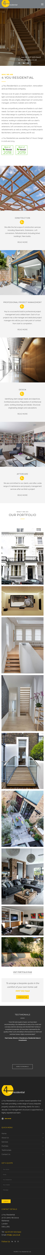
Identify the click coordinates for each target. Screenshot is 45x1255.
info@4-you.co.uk (29, 60)
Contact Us (6, 1154)
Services (5, 1142)
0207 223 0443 (22, 990)
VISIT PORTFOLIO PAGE (22, 972)
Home (4, 1134)
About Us (5, 1138)
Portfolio (5, 1146)
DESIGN (22, 390)
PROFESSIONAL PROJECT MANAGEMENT (22, 302)
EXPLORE (22, 35)
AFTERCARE (22, 474)
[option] (22, 1027)
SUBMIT (6, 1201)
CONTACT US (22, 997)
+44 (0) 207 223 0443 (31, 57)
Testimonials (6, 1150)
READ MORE (22, 242)
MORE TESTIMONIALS (22, 1066)
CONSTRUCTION (22, 218)
